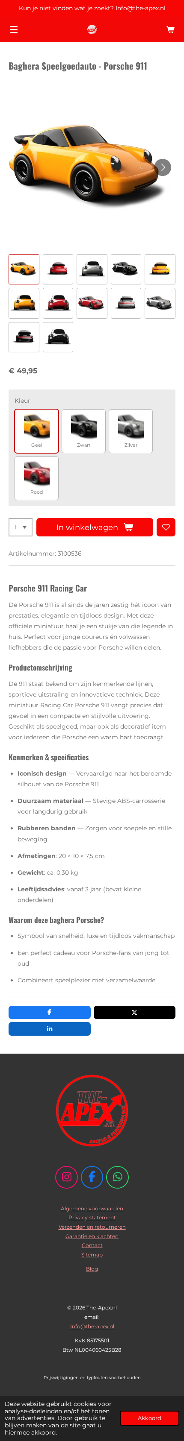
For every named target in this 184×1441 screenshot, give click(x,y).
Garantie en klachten (92, 1236)
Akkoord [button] (149, 1418)
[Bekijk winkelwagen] (170, 29)
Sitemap (92, 1254)
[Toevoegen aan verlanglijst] (166, 527)
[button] (24, 269)
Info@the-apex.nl (92, 1326)
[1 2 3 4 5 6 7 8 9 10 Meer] (21, 527)
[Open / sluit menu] (13, 29)
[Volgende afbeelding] (162, 167)
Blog (92, 1268)
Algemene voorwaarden (92, 1208)
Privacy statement (92, 1217)
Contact (92, 1245)
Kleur (22, 400)
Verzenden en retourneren (92, 1227)
